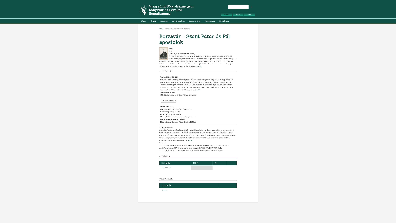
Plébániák (153, 21)
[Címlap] (143, 10)
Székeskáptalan (224, 21)
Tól (195, 163)
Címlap (143, 21)
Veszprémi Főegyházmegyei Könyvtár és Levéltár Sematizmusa (171, 9)
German (249, 14)
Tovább (199, 66)
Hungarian (226, 14)
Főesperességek (210, 21)
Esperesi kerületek (194, 21)
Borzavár (164, 190)
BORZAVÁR (166, 168)
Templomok (164, 21)
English (238, 14)
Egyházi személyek (178, 21)
